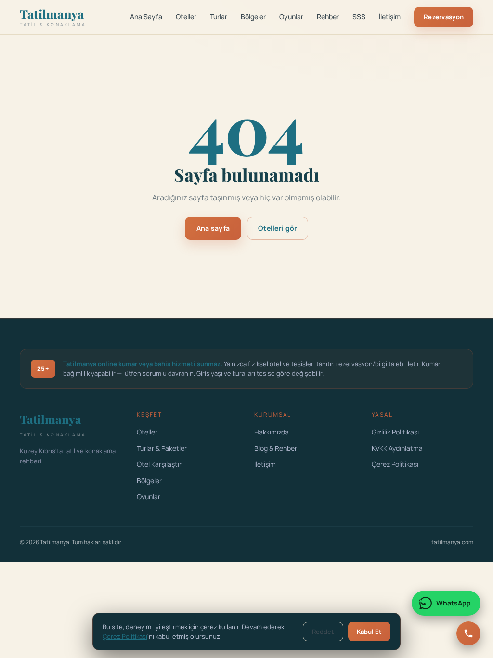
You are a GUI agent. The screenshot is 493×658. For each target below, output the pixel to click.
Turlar (218, 16)
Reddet (323, 631)
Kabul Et (369, 631)
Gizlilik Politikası (395, 431)
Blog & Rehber (275, 448)
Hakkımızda (271, 431)
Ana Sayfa (146, 16)
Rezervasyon (444, 17)
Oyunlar (291, 16)
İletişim (390, 16)
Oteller (186, 16)
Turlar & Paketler (162, 448)
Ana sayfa (213, 228)
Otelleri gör (277, 228)
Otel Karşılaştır (159, 464)
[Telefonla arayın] (468, 633)
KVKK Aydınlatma (397, 448)
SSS (358, 16)
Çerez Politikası (395, 464)
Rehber (328, 16)
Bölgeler (253, 16)
